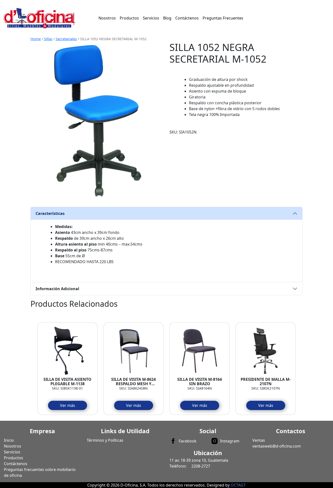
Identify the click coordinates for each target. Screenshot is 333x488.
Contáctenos (187, 18)
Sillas (48, 38)
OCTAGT (238, 485)
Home (35, 38)
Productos (129, 18)
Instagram (229, 441)
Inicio (9, 440)
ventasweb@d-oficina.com (276, 446)
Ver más (67, 405)
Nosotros (107, 18)
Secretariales (66, 38)
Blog (167, 18)
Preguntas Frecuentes (223, 18)
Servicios (151, 18)
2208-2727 (200, 466)
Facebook (187, 441)
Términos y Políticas (105, 440)
